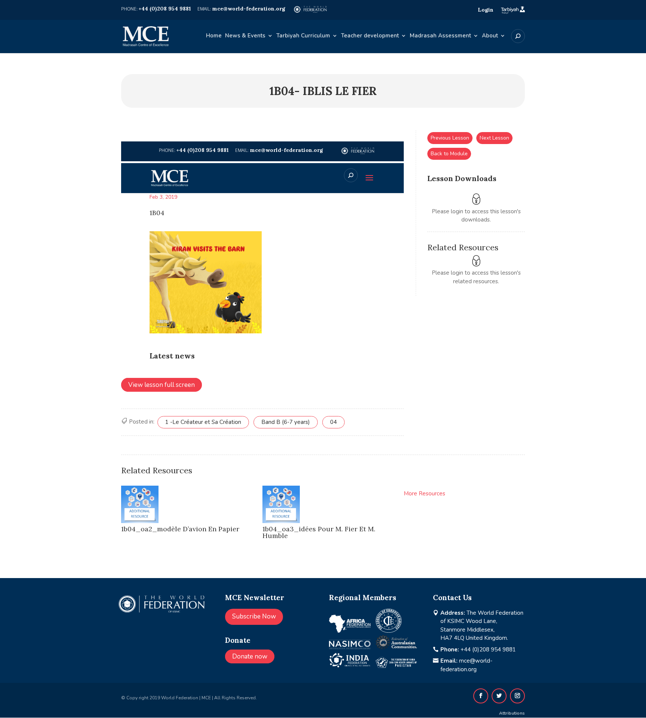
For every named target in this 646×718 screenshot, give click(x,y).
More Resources (424, 493)
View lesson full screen (161, 385)
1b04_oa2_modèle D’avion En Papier (180, 529)
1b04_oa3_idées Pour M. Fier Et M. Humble (318, 532)
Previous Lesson (450, 137)
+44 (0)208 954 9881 (488, 649)
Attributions (512, 713)
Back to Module (449, 153)
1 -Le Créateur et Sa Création (203, 422)
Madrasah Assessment (440, 36)
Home (214, 36)
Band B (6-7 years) (285, 422)
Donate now (249, 656)
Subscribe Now (254, 616)
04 (333, 422)
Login (485, 9)
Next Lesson (494, 137)
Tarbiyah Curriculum (303, 36)
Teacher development (370, 36)
